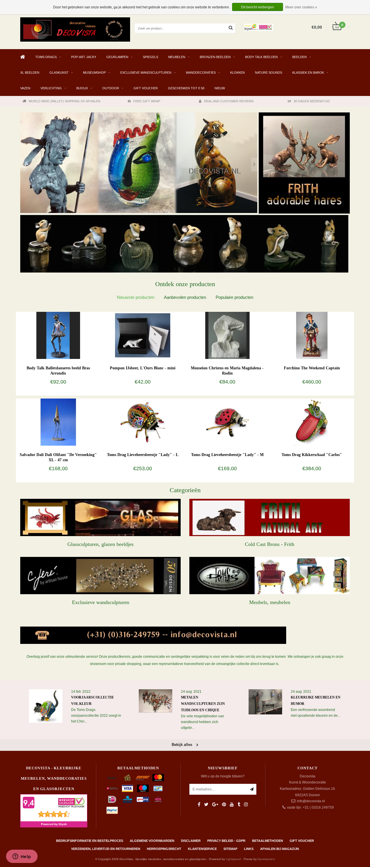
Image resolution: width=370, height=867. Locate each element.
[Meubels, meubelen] (269, 575)
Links (249, 849)
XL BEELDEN (29, 72)
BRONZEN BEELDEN (215, 57)
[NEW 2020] (138, 162)
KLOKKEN (237, 72)
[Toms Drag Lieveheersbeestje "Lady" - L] (142, 422)
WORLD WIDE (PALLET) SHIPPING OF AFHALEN (64, 101)
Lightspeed (233, 859)
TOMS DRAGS (46, 57)
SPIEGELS (150, 57)
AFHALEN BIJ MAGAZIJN (279, 849)
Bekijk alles (182, 744)
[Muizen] (184, 244)
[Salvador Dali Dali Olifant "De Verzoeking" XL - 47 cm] (58, 422)
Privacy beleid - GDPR (226, 840)
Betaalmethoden (267, 840)
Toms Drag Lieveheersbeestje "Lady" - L (142, 455)
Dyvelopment (266, 859)
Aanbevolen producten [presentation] (185, 297)
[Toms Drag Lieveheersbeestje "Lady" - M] (227, 422)
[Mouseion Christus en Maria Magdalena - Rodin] (227, 335)
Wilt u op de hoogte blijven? (223, 776)
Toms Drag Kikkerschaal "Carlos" (312, 455)
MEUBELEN (176, 57)
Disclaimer (191, 840)
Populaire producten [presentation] (234, 297)
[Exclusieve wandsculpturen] (100, 575)
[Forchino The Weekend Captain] (311, 335)
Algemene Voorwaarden (152, 840)
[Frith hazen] (304, 163)
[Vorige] (23, 164)
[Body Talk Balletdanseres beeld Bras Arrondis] (58, 335)
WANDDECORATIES (201, 72)
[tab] (135, 297)
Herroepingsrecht (164, 849)
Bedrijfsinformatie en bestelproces (89, 840)
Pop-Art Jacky (83, 57)
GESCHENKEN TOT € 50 (186, 88)
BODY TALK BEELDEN (261, 57)
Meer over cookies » (301, 7)
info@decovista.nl (311, 801)
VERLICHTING (51, 88)
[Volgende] (254, 164)
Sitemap (230, 849)
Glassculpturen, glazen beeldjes (100, 544)
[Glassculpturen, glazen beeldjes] (100, 517)
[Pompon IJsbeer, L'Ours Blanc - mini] (142, 335)
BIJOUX (82, 88)
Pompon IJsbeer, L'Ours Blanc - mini (142, 368)
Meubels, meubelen (269, 602)
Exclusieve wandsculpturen (100, 602)
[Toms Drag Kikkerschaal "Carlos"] (311, 422)
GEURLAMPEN (117, 57)
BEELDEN (299, 57)
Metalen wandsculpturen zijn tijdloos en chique (203, 703)
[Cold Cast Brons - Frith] (269, 517)
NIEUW (219, 88)
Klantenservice (202, 849)
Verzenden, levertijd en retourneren (105, 849)
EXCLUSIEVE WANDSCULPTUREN (145, 72)
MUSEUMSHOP (94, 72)
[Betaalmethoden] (112, 777)
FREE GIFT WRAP (146, 101)
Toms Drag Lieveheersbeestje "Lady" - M (227, 455)
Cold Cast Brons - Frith (269, 544)
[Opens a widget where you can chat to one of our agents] (22, 857)
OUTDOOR (110, 88)
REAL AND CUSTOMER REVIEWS (229, 101)
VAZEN (25, 88)
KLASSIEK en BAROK (308, 72)
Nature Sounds (268, 72)
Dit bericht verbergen (257, 7)
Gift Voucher (146, 88)
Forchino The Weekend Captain (312, 368)
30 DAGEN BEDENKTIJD (312, 101)
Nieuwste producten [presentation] (135, 297)
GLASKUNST (59, 72)
